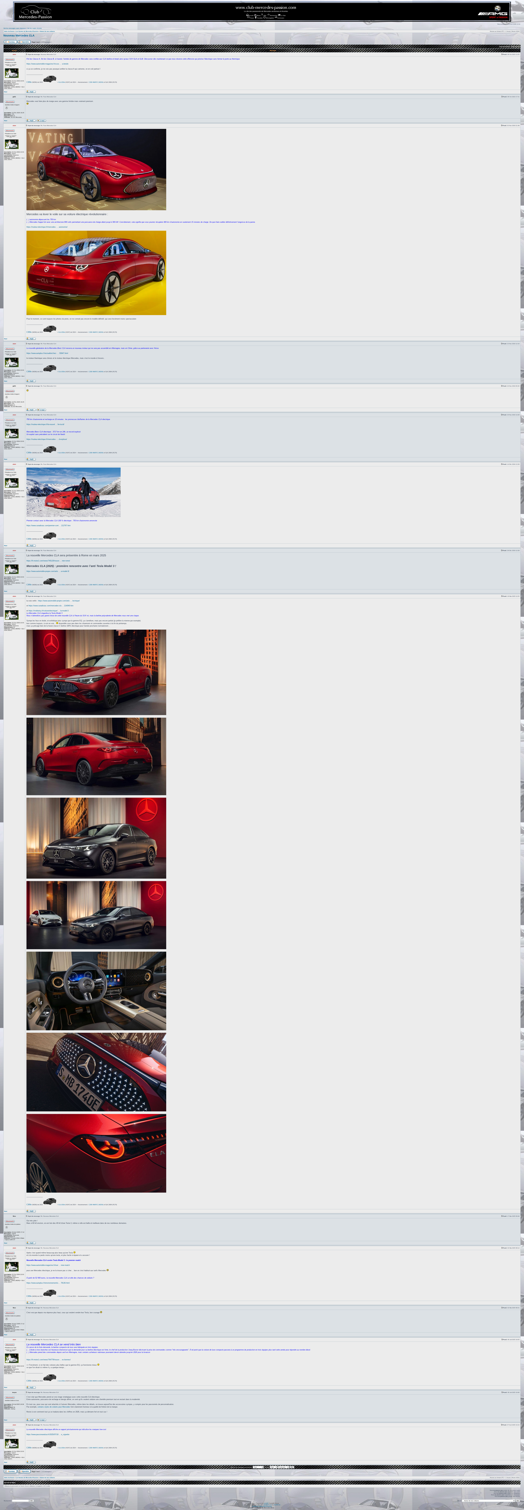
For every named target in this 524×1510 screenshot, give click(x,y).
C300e (29, 82)
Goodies (260, 18)
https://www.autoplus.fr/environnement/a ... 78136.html (48, 1283)
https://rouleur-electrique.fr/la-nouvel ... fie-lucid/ (45, 424)
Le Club (283, 15)
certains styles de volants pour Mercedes (54, 1407)
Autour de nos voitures (47, 31)
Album (258, 15)
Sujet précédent (504, 46)
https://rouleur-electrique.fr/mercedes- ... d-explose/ (46, 439)
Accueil (250, 15)
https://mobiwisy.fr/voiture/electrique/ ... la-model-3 (49, 611)
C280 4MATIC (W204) (96, 82)
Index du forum (9, 31)
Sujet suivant (515, 46)
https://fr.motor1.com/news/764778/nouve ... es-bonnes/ (48, 1360)
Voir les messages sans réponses (14, 28)
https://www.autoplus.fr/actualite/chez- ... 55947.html (47, 353)
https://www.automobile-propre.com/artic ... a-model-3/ (47, 571)
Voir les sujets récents (34, 28)
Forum (251, 18)
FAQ (264, 15)
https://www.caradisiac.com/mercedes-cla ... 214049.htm (51, 606)
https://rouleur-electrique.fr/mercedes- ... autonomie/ (47, 227)
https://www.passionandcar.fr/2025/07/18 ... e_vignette (47, 1434)
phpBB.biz (277, 1504)
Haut (5, 92)
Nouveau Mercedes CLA (18, 35)
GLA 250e (61, 82)
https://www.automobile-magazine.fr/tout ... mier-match (48, 1265)
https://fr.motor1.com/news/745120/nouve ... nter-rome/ (48, 561)
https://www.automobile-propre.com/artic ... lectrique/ (59, 601)
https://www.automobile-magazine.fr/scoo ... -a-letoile (47, 64)
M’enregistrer (270, 18)
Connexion (280, 18)
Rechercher (273, 15)
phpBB (266, 1503)
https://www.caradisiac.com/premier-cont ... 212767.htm (48, 525)
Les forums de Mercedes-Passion (27, 31)
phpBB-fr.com (268, 1504)
